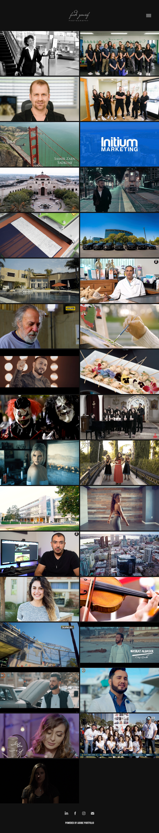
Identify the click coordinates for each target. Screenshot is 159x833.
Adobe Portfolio (85, 823)
